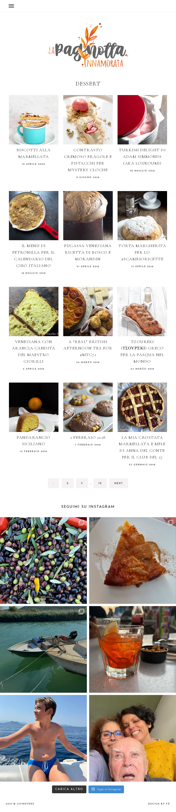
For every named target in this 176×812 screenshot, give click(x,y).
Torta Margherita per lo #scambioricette (142, 252)
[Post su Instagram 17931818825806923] (43, 649)
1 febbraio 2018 (88, 437)
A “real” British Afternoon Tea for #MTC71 (88, 348)
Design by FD (159, 804)
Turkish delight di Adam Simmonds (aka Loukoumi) (142, 156)
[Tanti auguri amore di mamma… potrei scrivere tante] (43, 738)
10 (102, 483)
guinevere (25, 804)
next (118, 483)
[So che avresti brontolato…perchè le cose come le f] (43, 560)
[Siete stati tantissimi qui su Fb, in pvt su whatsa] (132, 649)
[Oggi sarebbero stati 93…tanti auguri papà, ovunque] (132, 738)
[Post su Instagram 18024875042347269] (132, 560)
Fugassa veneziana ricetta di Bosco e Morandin (88, 252)
